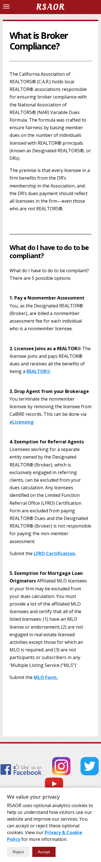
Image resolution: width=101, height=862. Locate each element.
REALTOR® (38, 371)
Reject (18, 852)
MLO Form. (46, 677)
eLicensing (22, 422)
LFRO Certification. (55, 553)
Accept (44, 852)
